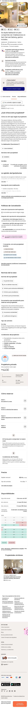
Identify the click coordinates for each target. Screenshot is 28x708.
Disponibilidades (22, 96)
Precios (14, 96)
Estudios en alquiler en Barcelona (19, 611)
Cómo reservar (6, 96)
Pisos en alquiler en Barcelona (19, 598)
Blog (2, 632)
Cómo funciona (5, 627)
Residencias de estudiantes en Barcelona (6, 616)
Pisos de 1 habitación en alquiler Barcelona (7, 602)
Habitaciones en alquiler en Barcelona (7, 611)
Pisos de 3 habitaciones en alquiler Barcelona (7, 608)
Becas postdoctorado (7, 635)
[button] (21, 26)
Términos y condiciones (7, 649)
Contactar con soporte (7, 662)
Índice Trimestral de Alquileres (9, 637)
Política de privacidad (6, 644)
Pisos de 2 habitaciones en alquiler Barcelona (19, 603)
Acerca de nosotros (6, 629)
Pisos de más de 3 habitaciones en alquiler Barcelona (19, 608)
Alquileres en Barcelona (5, 598)
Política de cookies (6, 647)
